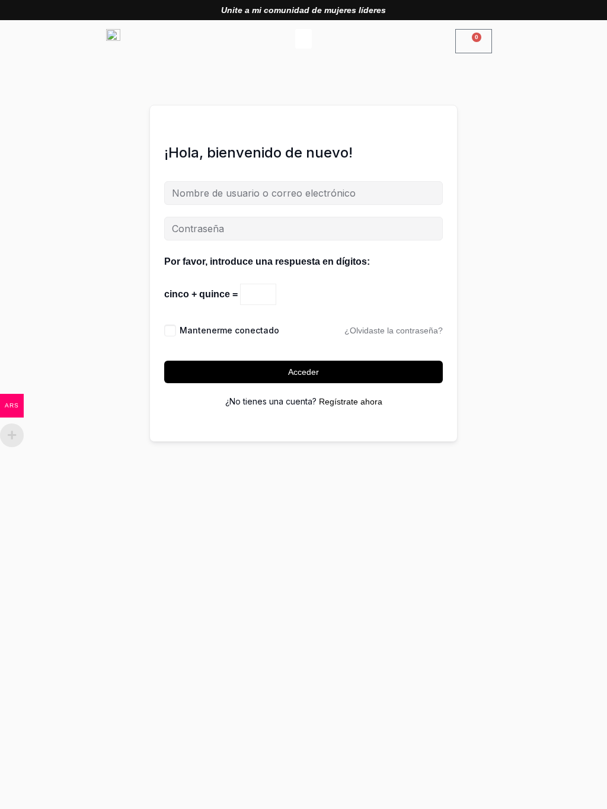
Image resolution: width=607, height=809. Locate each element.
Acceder (303, 372)
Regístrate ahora (350, 401)
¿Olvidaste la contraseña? (393, 330)
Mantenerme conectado (229, 330)
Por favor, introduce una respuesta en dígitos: (267, 261)
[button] (303, 39)
